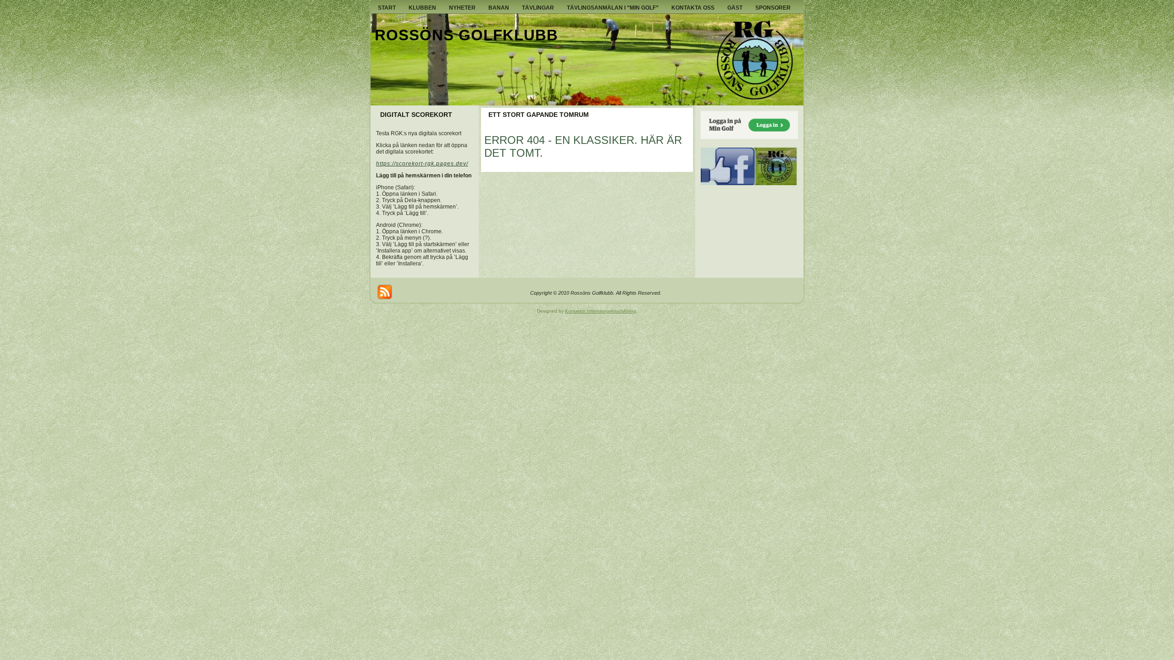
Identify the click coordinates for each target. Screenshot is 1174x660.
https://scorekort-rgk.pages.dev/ (422, 163)
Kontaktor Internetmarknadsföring (600, 311)
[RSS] (384, 292)
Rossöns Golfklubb (466, 35)
